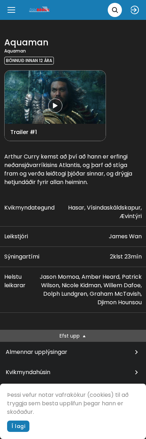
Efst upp (70, 335)
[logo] (39, 9)
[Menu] (11, 10)
